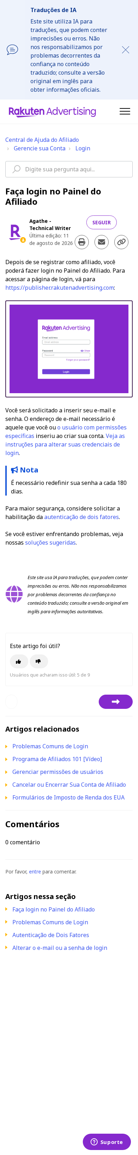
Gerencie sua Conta (39, 148)
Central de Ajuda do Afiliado (42, 140)
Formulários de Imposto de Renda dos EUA (68, 797)
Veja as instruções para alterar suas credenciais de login (65, 444)
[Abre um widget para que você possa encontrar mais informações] (106, 1142)
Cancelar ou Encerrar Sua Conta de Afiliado (69, 784)
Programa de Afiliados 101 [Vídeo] (57, 759)
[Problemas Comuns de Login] (116, 702)
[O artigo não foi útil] (39, 661)
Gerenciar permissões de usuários (57, 772)
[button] (125, 111)
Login (82, 148)
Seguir (101, 222)
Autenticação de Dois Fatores (50, 935)
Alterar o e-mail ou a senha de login (59, 948)
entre (35, 871)
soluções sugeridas (50, 542)
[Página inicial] (52, 111)
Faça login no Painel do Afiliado (53, 909)
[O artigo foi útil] (19, 661)
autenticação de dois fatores (81, 517)
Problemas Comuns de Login (50, 922)
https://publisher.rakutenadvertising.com (59, 288)
